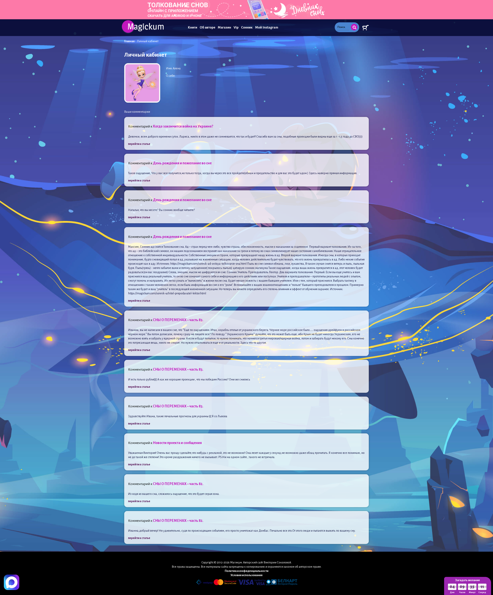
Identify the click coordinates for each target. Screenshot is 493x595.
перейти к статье (139, 143)
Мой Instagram (266, 27)
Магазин (224, 27)
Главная (129, 41)
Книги (192, 27)
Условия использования (246, 575)
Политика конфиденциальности (246, 570)
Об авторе (207, 27)
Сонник (247, 27)
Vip (236, 27)
